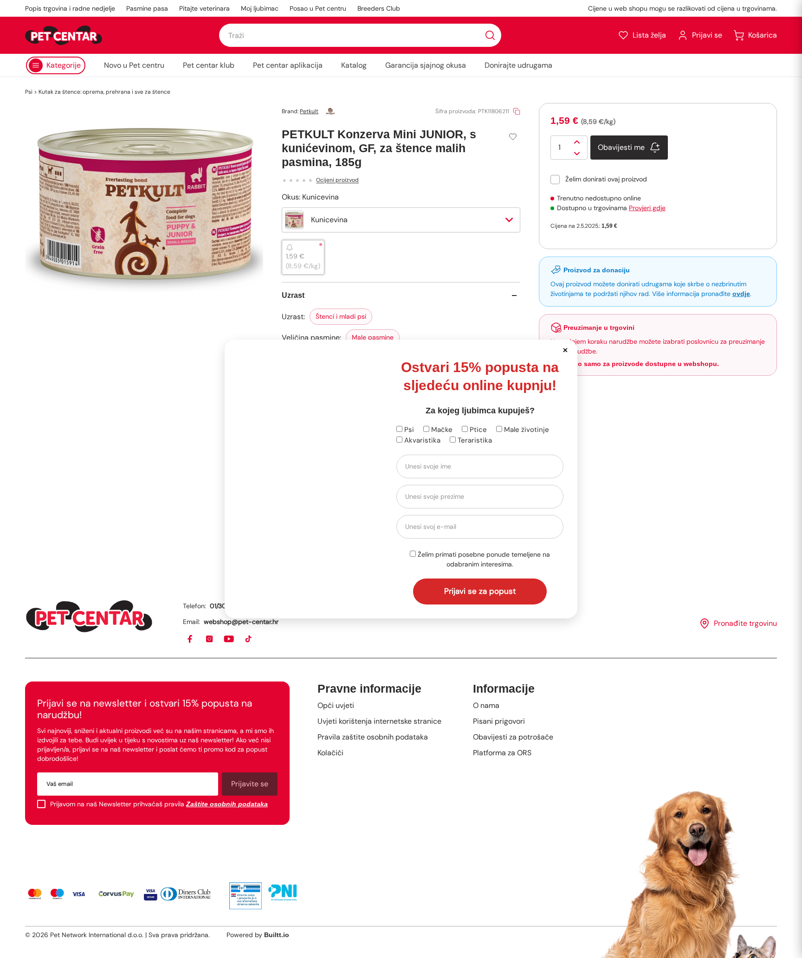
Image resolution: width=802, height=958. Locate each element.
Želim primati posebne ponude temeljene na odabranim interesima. (483, 559)
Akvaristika (421, 440)
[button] (565, 349)
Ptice (477, 429)
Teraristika (474, 440)
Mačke (441, 429)
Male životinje (525, 429)
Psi (408, 429)
